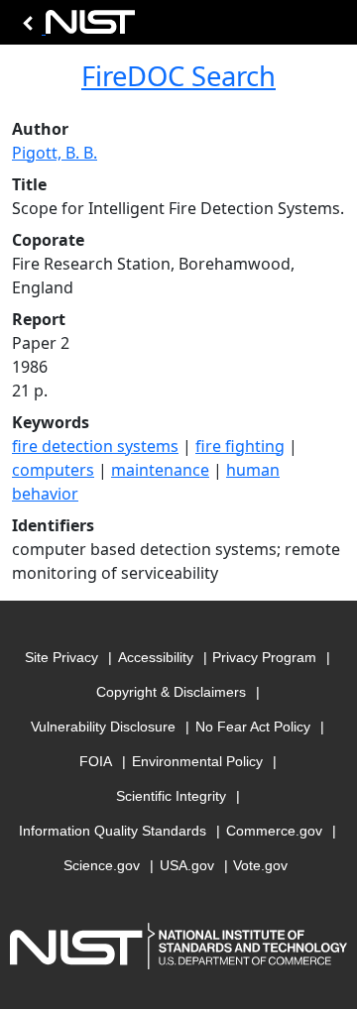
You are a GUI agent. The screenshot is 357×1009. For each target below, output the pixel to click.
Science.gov (101, 865)
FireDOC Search (178, 75)
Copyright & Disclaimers (171, 692)
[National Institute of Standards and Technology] (75, 27)
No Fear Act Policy (252, 726)
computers (53, 470)
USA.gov (187, 865)
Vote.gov (260, 865)
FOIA (95, 761)
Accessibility (155, 657)
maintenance (160, 470)
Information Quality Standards (112, 831)
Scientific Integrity (171, 796)
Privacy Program (264, 657)
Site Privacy (61, 657)
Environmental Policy (197, 761)
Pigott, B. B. (54, 153)
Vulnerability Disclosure (103, 726)
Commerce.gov (274, 831)
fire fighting (240, 446)
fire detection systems (95, 446)
